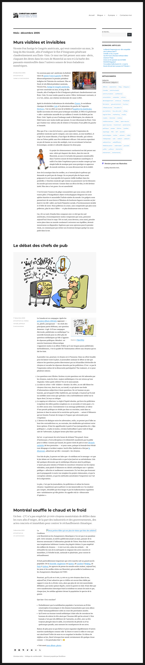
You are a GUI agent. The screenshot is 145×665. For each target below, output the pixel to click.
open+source (125, 121)
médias (26, 321)
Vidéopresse (107, 138)
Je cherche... (106, 32)
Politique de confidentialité (33, 656)
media (124, 114)
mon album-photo (53, 645)
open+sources (107, 125)
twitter (115, 135)
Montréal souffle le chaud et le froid (49, 510)
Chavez (77, 103)
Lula (55, 106)
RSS (112, 132)
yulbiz (105, 149)
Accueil (91, 15)
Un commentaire (18, 536)
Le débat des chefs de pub (40, 245)
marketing (116, 114)
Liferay (125, 111)
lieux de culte (117, 111)
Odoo (117, 121)
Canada (15, 323)
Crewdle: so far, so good (110, 54)
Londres (80, 564)
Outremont (117, 125)
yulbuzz (111, 149)
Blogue (100, 15)
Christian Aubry (18, 656)
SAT (117, 132)
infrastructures (107, 107)
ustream (122, 135)
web (114, 138)
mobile (105, 118)
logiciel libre (107, 114)
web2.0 (119, 138)
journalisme (107, 111)
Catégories (105, 80)
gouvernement (116, 104)
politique (22, 323)
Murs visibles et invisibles (39, 42)
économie (119, 149)
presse (113, 128)
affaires (105, 87)
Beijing (87, 564)
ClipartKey (80, 340)
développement (108, 100)
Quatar (71, 564)
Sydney (45, 566)
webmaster (118, 145)
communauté (114, 90)
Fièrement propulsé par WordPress (54, 656)
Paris (39, 566)
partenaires (126, 125)
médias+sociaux (108, 121)
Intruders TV (118, 107)
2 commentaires (18, 326)
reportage (106, 132)
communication (108, 94)
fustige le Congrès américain (58, 87)
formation (106, 104)
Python (119, 128)
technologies (107, 135)
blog (120, 87)
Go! (129, 34)
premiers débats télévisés (47, 321)
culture (123, 97)
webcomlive (107, 142)
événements (116, 152)
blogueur (126, 87)
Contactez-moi (126, 15)
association (113, 87)
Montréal (112, 118)
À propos (111, 15)
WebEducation (107, 145)
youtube (126, 145)
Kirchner (40, 109)
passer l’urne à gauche (52, 76)
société (122, 132)
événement (106, 152)
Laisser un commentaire (21, 78)
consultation (107, 97)
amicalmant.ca (18, 75)
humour (125, 104)
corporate (116, 97)
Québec (126, 128)
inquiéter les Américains (82, 109)
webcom (127, 138)
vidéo (128, 135)
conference (118, 94)
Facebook (126, 100)
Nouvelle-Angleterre (57, 564)
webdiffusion (117, 142)
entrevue (118, 100)
